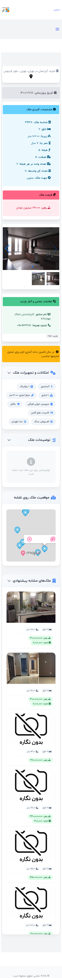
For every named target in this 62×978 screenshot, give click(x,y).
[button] (7, 248)
